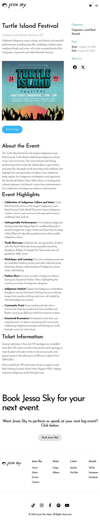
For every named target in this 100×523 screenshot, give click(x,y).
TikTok (92, 468)
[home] (14, 5)
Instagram (93, 472)
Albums (56, 472)
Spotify (73, 468)
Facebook (93, 477)
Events (35, 477)
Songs (55, 468)
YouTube (74, 472)
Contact (35, 482)
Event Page (12, 129)
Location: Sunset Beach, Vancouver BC (22, 35)
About (35, 472)
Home (35, 468)
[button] (90, 5)
